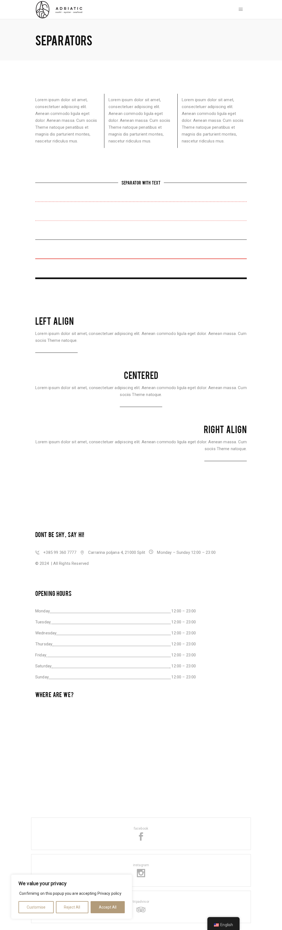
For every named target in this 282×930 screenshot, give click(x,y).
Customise (36, 907)
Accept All (107, 907)
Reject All (72, 907)
